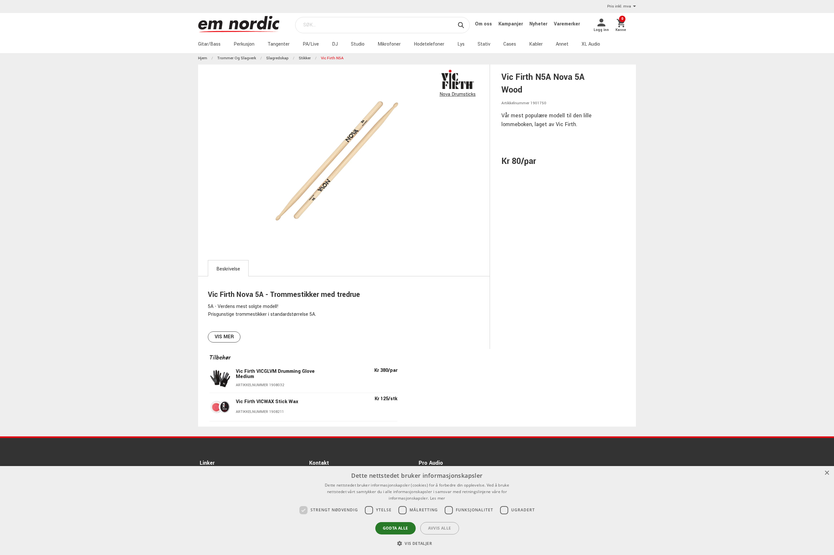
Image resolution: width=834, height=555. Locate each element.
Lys (461, 44)
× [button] (826, 473)
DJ (335, 44)
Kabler (536, 44)
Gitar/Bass (209, 44)
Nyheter (539, 24)
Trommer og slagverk (236, 58)
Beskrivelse (228, 269)
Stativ (484, 44)
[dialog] (417, 510)
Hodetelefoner (429, 44)
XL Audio (591, 44)
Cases (509, 44)
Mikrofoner (389, 44)
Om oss (484, 24)
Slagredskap (277, 58)
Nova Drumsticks (457, 94)
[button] (417, 543)
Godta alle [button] (395, 528)
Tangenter (278, 44)
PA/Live (311, 44)
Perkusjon (244, 44)
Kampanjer (511, 24)
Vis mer (224, 336)
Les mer (437, 498)
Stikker (305, 58)
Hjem (202, 58)
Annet (562, 44)
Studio (358, 44)
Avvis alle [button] (439, 528)
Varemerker (567, 24)
